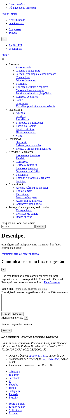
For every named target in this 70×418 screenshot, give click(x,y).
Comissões (22, 161)
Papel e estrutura (25, 129)
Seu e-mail (7, 288)
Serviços (20, 116)
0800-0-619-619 (38, 355)
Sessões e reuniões (26, 164)
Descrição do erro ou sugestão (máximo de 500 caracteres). (34, 292)
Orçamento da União (27, 171)
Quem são (21, 142)
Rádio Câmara (24, 190)
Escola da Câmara (26, 125)
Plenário (20, 158)
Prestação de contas (27, 213)
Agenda (20, 112)
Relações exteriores (27, 96)
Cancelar (17, 314)
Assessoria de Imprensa (29, 200)
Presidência (22, 119)
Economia (21, 83)
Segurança (22, 103)
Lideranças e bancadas (28, 145)
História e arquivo (26, 132)
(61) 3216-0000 (50, 358)
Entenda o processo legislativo (33, 177)
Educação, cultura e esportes (32, 86)
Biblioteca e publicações (29, 122)
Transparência (24, 210)
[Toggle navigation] (2, 59)
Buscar (40, 226)
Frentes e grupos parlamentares (33, 148)
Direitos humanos (26, 80)
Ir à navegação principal (22, 7)
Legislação (22, 174)
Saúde (19, 99)
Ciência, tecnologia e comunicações (36, 73)
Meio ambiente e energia (30, 90)
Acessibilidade (17, 19)
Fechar (6, 330)
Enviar (6, 314)
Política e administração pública (34, 93)
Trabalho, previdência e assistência (35, 106)
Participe (21, 181)
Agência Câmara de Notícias (32, 187)
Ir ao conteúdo (17, 4)
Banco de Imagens (26, 197)
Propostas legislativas (28, 155)
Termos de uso (17, 406)
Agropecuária (23, 67)
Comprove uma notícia (29, 203)
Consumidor (23, 77)
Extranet (13, 413)
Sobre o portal (17, 403)
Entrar (4, 54)
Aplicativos (15, 410)
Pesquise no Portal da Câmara (18, 223)
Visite (19, 135)
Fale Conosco (16, 23)
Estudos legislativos (27, 168)
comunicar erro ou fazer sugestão (20, 253)
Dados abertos (24, 216)
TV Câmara (22, 194)
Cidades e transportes (28, 70)
